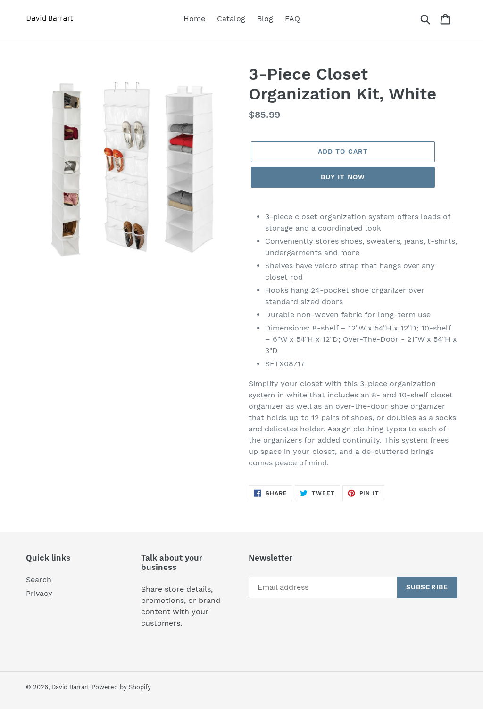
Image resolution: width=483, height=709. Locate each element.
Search (38, 579)
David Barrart (70, 687)
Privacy (39, 593)
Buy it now (343, 177)
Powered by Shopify (121, 687)
